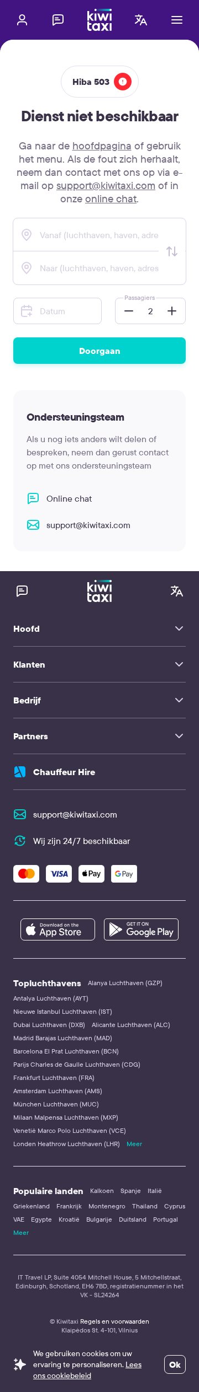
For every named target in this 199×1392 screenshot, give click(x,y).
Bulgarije (99, 1219)
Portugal (165, 1219)
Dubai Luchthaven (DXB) (49, 1024)
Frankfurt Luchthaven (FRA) (54, 1077)
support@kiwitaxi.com (105, 185)
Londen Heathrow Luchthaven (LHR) (66, 1144)
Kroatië (69, 1219)
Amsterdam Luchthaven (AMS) (57, 1091)
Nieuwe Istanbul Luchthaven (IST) (62, 1011)
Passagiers (139, 297)
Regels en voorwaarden (114, 1321)
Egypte (41, 1219)
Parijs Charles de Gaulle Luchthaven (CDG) (76, 1064)
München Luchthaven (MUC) (56, 1104)
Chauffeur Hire (64, 771)
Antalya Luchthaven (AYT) (50, 998)
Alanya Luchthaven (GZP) (125, 983)
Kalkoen (102, 1190)
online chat (111, 198)
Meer (134, 1144)
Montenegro (106, 1206)
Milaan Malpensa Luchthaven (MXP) (65, 1117)
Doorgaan (100, 350)
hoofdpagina (102, 145)
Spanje (131, 1190)
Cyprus (174, 1206)
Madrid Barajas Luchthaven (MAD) (62, 1038)
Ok (175, 1364)
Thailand (145, 1206)
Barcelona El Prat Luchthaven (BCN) (66, 1051)
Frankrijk (69, 1206)
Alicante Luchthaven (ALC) (131, 1024)
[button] (125, 311)
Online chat (69, 498)
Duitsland (132, 1219)
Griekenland (31, 1206)
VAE (18, 1219)
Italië (155, 1190)
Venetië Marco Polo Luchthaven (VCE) (69, 1130)
